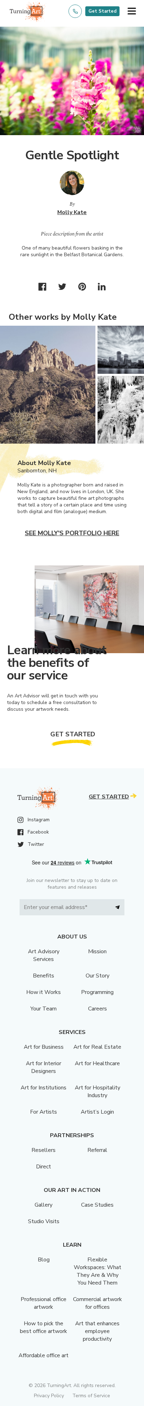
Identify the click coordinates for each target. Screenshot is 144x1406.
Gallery (43, 1205)
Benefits (43, 976)
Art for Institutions (43, 1088)
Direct (43, 1166)
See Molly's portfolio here (72, 533)
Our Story (97, 976)
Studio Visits (43, 1221)
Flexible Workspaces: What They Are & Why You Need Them (97, 1271)
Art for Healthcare (97, 1063)
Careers (97, 1009)
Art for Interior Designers (43, 1067)
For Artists (43, 1112)
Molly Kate (72, 212)
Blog (44, 1260)
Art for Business (44, 1047)
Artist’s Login (97, 1112)
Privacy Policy (49, 1395)
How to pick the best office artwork (43, 1327)
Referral (97, 1150)
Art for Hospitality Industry (97, 1091)
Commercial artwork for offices (97, 1303)
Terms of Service (91, 1395)
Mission (97, 951)
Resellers (43, 1150)
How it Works (43, 992)
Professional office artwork (43, 1303)
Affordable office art (44, 1355)
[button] (131, 11)
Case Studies (97, 1205)
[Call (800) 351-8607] (75, 11)
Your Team (43, 1009)
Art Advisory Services (43, 955)
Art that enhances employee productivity (97, 1331)
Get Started (102, 11)
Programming (97, 992)
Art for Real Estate (97, 1047)
